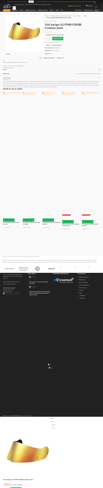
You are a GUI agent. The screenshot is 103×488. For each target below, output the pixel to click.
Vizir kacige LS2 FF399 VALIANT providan (90, 225)
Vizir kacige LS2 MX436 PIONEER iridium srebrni (70, 225)
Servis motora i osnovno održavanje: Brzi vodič (38, 282)
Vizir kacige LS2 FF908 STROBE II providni (11, 223)
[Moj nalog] (99, 1)
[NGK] (37, 269)
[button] (9, 220)
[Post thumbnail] (32, 278)
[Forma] (94, 269)
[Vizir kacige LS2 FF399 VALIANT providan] (91, 153)
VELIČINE (31, 1)
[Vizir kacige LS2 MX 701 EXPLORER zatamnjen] (32, 153)
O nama (81, 290)
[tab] (40, 58)
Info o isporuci (83, 287)
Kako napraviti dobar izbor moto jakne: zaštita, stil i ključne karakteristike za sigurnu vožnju (39, 293)
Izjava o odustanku (84, 285)
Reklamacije (82, 279)
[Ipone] (80, 269)
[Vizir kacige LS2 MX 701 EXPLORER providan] (51, 153)
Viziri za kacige (76, 16)
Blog (80, 293)
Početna (47, 16)
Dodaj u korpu (58, 38)
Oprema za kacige (66, 16)
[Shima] (9, 269)
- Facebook (82, 298)
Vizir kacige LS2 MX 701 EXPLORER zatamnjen (31, 223)
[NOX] (23, 269)
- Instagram (82, 295)
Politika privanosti (84, 277)
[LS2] (66, 269)
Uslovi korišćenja (83, 282)
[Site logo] (7, 6)
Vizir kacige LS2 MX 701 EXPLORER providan (51, 223)
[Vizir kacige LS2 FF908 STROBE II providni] (12, 153)
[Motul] (51, 269)
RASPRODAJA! (7, 10)
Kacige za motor (55, 16)
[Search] (14, 8)
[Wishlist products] (83, 6)
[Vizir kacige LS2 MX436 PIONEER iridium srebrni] (71, 153)
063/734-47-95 (12, 284)
